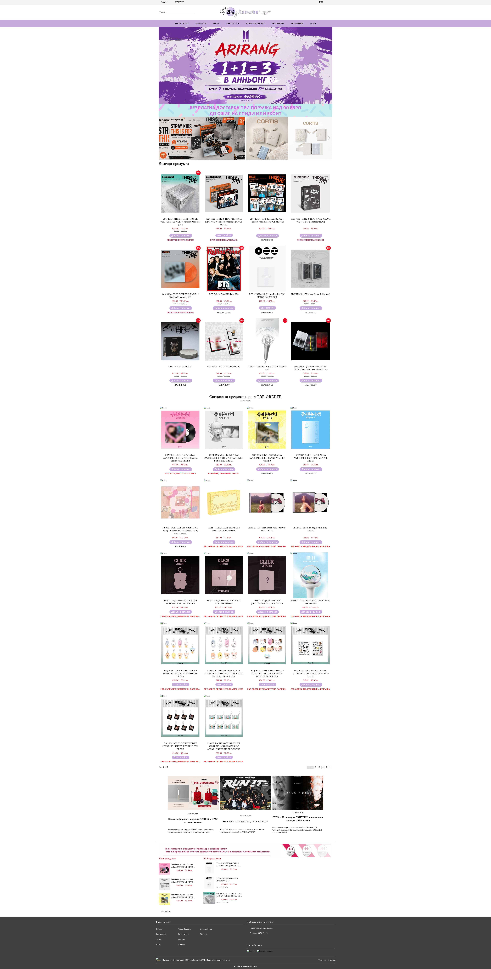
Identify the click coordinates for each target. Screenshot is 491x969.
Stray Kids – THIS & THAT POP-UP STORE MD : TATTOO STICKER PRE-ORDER (310, 673)
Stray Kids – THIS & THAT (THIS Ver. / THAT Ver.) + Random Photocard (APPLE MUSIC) (224, 222)
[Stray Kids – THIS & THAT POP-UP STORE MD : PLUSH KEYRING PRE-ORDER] (180, 645)
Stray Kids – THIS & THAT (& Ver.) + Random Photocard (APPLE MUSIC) (267, 220)
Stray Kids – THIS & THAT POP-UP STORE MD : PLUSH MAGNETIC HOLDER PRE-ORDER (267, 673)
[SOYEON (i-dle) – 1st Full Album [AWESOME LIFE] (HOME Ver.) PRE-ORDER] (310, 430)
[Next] (328, 65)
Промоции (277, 23)
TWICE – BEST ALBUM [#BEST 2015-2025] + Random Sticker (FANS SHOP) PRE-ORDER (180, 531)
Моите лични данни (326, 960)
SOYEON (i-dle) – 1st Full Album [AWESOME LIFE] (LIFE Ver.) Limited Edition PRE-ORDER (180, 458)
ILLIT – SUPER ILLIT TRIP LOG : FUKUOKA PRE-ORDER (224, 529)
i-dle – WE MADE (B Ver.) (180, 367)
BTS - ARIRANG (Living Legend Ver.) (227, 879)
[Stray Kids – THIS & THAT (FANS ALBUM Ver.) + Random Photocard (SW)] (310, 193)
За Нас (158, 939)
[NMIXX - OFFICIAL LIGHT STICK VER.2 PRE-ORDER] (310, 575)
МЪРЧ (216, 23)
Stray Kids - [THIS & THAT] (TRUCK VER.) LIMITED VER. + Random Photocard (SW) (180, 222)
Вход (158, 944)
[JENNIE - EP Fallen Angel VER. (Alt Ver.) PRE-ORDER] (267, 502)
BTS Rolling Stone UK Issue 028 (223, 294)
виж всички (245, 401)
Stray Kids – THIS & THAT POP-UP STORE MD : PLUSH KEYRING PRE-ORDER (180, 673)
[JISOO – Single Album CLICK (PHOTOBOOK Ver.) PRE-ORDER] (267, 575)
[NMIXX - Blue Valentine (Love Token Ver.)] (310, 269)
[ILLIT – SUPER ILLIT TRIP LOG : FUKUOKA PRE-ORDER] (224, 502)
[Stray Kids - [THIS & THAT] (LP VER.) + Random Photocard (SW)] (180, 269)
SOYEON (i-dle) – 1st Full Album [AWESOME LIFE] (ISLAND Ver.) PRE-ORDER (267, 458)
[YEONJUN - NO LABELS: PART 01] (224, 341)
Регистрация (183, 934)
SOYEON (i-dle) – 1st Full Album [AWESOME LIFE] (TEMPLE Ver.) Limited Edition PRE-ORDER (223, 458)
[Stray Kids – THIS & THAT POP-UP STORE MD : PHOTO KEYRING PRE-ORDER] (180, 718)
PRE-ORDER (297, 23)
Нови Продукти (255, 23)
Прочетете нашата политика (218, 960)
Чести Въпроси (184, 929)
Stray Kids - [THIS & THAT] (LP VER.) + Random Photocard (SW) (180, 295)
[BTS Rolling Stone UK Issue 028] (224, 269)
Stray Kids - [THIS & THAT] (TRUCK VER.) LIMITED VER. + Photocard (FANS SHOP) (229, 894)
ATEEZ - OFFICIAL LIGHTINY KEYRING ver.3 (267, 368)
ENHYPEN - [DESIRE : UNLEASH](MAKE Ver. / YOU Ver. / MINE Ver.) (310, 368)
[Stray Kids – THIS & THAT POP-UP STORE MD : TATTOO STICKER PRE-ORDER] (310, 645)
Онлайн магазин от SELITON (245, 966)
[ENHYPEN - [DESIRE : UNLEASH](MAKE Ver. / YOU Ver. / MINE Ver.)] (310, 341)
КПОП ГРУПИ (182, 23)
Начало (159, 929)
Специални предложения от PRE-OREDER (245, 397)
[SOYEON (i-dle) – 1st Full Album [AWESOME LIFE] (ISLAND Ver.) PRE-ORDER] (267, 430)
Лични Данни (206, 929)
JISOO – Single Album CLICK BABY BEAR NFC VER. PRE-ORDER (180, 602)
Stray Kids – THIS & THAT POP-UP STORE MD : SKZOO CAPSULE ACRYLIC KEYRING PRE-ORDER (223, 746)
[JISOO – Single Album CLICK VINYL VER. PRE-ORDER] (224, 575)
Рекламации (161, 934)
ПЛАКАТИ (201, 23)
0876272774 (180, 2)
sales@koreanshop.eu (264, 928)
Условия (203, 934)
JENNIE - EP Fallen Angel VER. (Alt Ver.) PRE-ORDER (267, 529)
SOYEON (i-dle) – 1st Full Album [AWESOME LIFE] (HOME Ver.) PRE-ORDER (310, 458)
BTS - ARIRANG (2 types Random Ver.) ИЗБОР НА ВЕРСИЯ (267, 295)
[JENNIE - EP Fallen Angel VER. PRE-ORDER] (310, 502)
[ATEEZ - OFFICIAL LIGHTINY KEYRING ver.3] (267, 341)
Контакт (181, 939)
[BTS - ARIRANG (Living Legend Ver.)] (209, 883)
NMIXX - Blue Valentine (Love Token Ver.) (310, 294)
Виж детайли (224, 235)
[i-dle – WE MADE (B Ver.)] (180, 341)
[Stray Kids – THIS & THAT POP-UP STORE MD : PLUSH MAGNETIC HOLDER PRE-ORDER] (267, 645)
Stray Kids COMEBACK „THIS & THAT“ (245, 821)
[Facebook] (327, 2)
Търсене (181, 944)
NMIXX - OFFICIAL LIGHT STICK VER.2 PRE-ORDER (311, 602)
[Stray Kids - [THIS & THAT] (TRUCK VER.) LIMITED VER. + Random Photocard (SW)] (180, 193)
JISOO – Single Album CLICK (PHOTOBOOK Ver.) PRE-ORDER (267, 602)
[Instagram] (331, 2)
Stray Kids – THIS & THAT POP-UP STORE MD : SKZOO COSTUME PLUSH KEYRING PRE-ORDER (223, 673)
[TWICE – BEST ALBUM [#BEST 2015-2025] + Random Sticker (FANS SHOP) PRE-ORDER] (180, 502)
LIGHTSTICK (233, 23)
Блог (313, 23)
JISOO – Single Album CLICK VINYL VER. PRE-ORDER (223, 602)
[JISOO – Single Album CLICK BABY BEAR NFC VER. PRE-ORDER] (180, 575)
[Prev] (162, 65)
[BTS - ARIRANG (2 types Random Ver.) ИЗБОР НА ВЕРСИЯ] (267, 269)
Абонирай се (165, 912)
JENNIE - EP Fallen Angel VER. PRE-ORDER (310, 529)
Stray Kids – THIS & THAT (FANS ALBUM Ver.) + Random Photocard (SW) (311, 220)
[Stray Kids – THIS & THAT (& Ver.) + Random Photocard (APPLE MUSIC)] (267, 193)
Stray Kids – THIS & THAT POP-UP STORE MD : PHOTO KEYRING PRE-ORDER (180, 746)
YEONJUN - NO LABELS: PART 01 (224, 367)
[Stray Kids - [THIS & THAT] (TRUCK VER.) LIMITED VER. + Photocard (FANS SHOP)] (209, 898)
